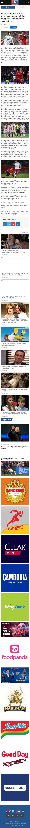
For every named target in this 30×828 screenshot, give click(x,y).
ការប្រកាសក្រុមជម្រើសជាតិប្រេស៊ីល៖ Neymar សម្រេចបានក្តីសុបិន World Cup (14, 446)
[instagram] (13, 815)
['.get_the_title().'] (15, 432)
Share (14, 27)
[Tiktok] (22, 815)
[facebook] (8, 815)
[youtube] (17, 815)
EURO (4, 25)
